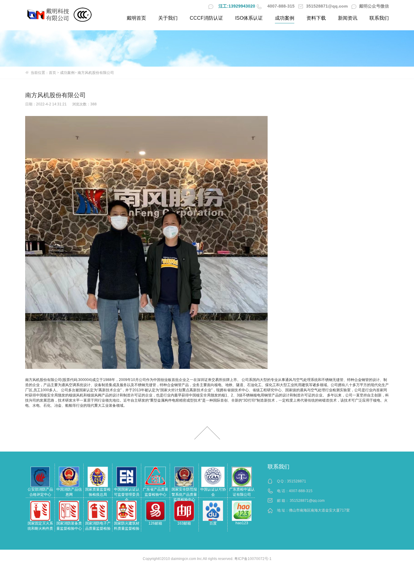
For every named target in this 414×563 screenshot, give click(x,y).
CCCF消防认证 (206, 18)
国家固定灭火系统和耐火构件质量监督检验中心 (40, 528)
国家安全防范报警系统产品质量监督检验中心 (184, 494)
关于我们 (168, 18)
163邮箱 (184, 523)
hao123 (241, 523)
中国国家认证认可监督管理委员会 (126, 494)
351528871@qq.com (307, 500)
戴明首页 (136, 18)
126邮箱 (155, 523)
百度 (213, 523)
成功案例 (284, 18)
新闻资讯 (347, 18)
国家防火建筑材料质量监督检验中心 (126, 528)
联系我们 (379, 18)
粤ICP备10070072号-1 (253, 559)
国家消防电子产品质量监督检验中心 (98, 528)
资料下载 (316, 18)
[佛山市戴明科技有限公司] (48, 14)
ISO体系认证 (249, 18)
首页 (52, 73)
